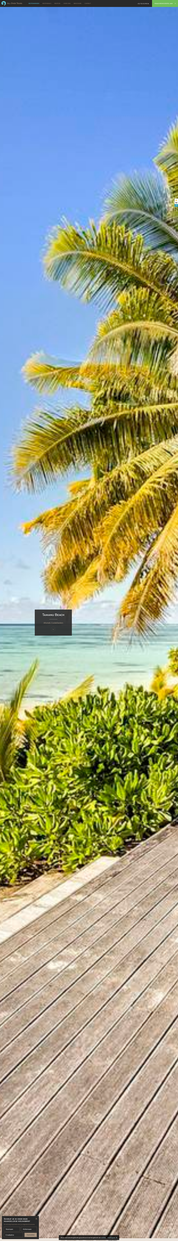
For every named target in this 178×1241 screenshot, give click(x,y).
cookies (103, 1237)
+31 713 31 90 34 (143, 3)
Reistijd (57, 3)
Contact (88, 3)
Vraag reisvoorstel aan (163, 3)
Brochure (77, 3)
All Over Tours (11, 3)
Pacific (81, 1240)
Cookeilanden (57, 623)
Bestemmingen (34, 3)
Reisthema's (46, 3)
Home (63, 1240)
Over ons (67, 3)
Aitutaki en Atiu (101, 1240)
